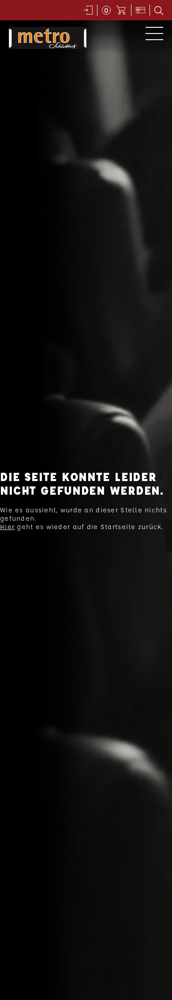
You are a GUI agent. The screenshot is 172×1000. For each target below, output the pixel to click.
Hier (7, 526)
